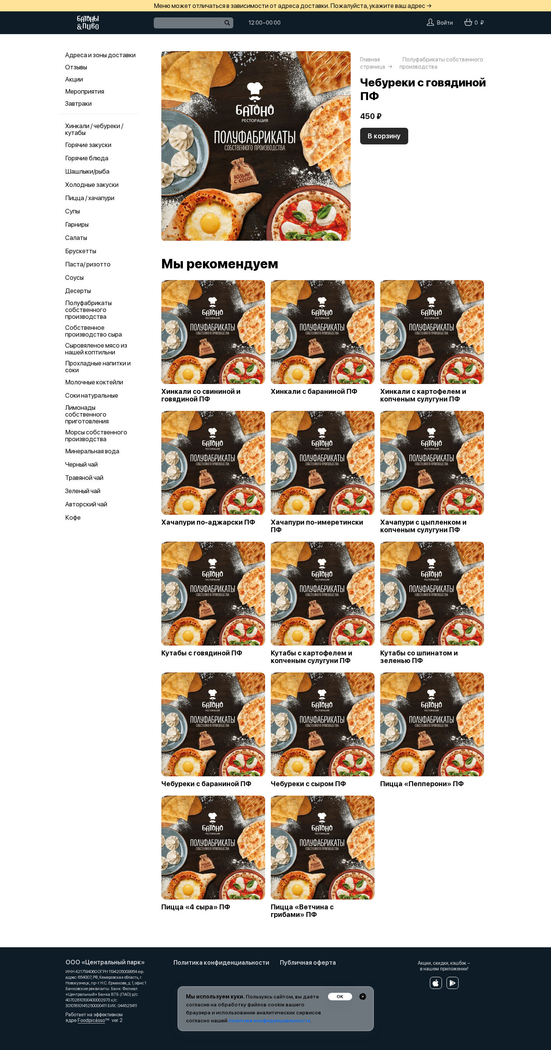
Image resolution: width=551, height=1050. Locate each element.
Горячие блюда (86, 158)
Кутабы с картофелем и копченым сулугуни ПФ (311, 656)
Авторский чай (86, 504)
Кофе (73, 517)
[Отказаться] (362, 996)
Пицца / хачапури (89, 198)
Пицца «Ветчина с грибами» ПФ (302, 910)
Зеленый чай (82, 491)
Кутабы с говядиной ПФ (201, 653)
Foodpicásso (91, 1020)
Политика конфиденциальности (221, 962)
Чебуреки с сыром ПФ (308, 784)
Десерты (78, 291)
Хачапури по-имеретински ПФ (317, 526)
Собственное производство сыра (93, 331)
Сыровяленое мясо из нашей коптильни (96, 349)
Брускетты (80, 251)
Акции (74, 79)
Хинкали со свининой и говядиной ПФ (200, 395)
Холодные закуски (92, 184)
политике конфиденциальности (269, 1020)
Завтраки (78, 103)
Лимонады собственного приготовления (87, 414)
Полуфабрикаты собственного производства (88, 309)
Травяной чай (84, 477)
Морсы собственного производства (96, 435)
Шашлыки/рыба (87, 171)
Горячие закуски (88, 145)
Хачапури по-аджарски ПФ (208, 522)
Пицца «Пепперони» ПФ (422, 784)
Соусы (74, 277)
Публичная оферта (308, 962)
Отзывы (76, 67)
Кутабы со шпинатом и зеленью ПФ (419, 656)
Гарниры (77, 224)
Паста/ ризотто (88, 264)
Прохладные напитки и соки (98, 366)
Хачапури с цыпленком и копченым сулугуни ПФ (423, 526)
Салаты (76, 237)
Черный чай (81, 464)
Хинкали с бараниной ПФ (314, 391)
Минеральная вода (92, 451)
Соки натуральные (91, 395)
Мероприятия (84, 91)
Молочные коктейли (94, 382)
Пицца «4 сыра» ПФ (195, 907)
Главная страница (372, 63)
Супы (72, 211)
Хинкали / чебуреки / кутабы (94, 129)
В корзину (384, 136)
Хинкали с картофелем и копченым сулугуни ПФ (423, 395)
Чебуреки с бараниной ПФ (206, 784)
